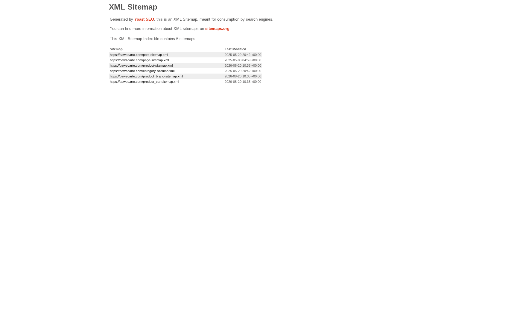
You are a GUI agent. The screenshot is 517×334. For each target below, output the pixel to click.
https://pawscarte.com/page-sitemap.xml (139, 60)
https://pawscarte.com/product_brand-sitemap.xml (146, 76)
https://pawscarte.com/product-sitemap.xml (141, 65)
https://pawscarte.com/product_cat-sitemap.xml (144, 81)
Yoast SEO (144, 19)
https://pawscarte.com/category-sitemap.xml (142, 71)
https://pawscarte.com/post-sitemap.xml (139, 55)
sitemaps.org (217, 28)
